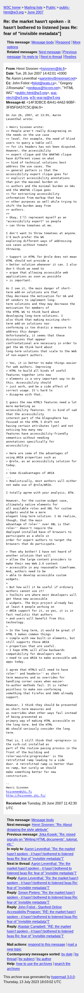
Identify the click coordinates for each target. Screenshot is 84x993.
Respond (63, 42)
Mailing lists (33, 7)
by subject (26, 959)
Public (51, 7)
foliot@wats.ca (43, 83)
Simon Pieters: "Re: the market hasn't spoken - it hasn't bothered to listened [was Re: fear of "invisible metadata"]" (42, 897)
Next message (50, 52)
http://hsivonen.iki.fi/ (26, 795)
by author (44, 959)
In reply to (30, 57)
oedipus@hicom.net (43, 88)
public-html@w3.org (32, 93)
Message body (42, 42)
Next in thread (51, 57)
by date (67, 954)
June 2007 (35, 12)
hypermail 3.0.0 (63, 977)
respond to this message (46, 944)
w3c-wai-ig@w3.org (45, 97)
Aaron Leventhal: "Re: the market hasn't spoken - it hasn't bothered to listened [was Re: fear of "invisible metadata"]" (41, 853)
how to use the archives (34, 964)
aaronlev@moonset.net (57, 78)
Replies (70, 57)
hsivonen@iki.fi (53, 68)
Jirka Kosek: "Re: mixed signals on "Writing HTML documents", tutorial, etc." (42, 839)
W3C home (12, 7)
